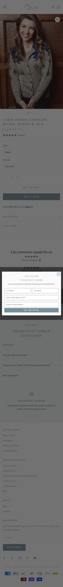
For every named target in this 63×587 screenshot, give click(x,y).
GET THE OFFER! (31, 310)
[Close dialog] (58, 274)
